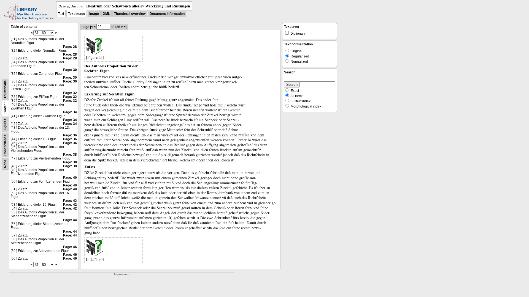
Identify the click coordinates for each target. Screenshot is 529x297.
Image (94, 14)
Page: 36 (70, 135)
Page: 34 (70, 112)
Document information (167, 14)
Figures (5, 124)
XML (106, 14)
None (5, 164)
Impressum (121, 274)
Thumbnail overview (129, 14)
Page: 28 (70, 47)
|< (91, 27)
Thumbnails (5, 89)
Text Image (76, 14)
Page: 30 (70, 70)
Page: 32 (70, 93)
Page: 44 (70, 220)
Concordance (5, 145)
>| (125, 27)
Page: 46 (70, 247)
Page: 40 (70, 178)
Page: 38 (70, 154)
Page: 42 (70, 201)
